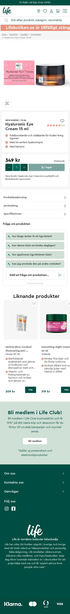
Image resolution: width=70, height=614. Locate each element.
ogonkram (36, 34)
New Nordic (12, 120)
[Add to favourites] (62, 121)
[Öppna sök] (36, 20)
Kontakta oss (14, 482)
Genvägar (11, 491)
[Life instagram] (7, 510)
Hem (4, 34)
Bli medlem (35, 441)
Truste (40, 283)
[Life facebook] (13, 510)
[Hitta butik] (38, 11)
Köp (31, 390)
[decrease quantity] (9, 167)
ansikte (24, 34)
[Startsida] (7, 10)
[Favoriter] (45, 11)
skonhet (13, 34)
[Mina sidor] (51, 11)
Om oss (9, 473)
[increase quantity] (24, 167)
